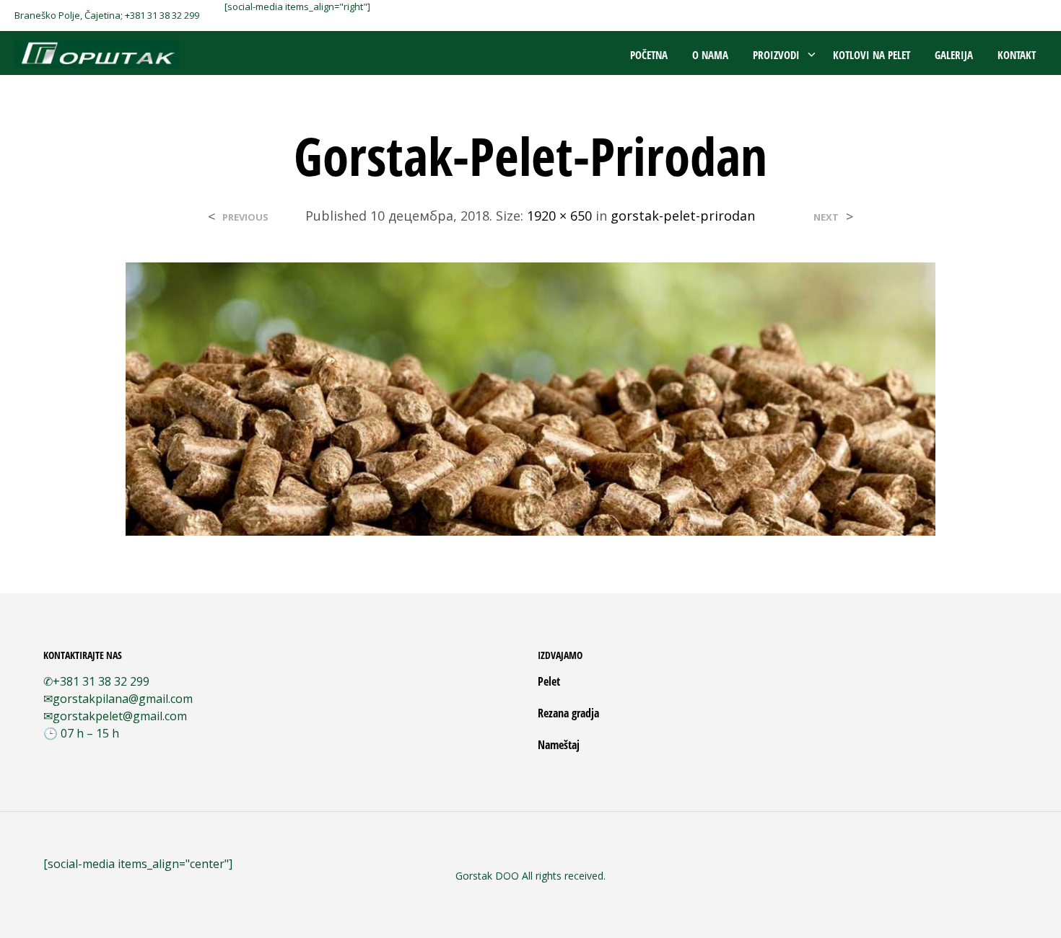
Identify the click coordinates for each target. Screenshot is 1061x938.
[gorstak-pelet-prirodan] (530, 398)
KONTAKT (1016, 55)
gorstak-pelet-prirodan (683, 215)
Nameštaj (559, 745)
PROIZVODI (776, 55)
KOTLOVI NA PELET (871, 55)
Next (826, 217)
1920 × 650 (559, 215)
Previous (245, 217)
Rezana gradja (568, 713)
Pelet (549, 681)
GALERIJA (954, 55)
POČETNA (649, 55)
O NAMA (710, 55)
